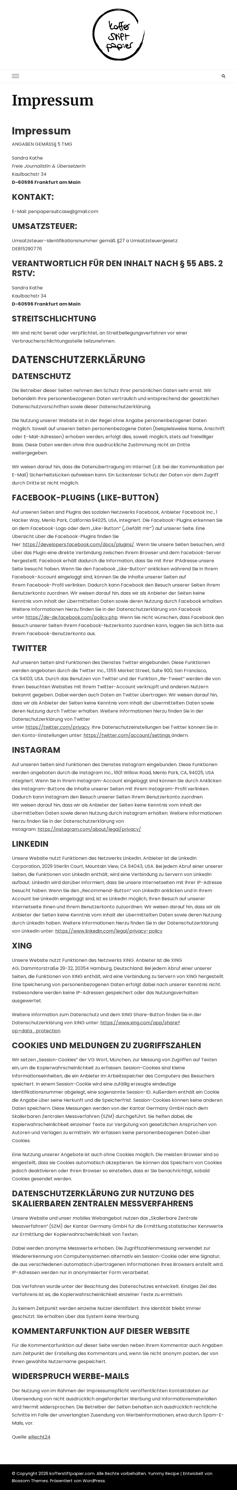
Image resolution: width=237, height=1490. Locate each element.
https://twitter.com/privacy (57, 727)
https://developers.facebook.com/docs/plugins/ (78, 544)
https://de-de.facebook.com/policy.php (71, 617)
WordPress (94, 1481)
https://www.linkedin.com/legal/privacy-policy (108, 931)
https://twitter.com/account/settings (127, 735)
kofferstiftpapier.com (72, 1473)
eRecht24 (39, 1437)
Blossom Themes (30, 1481)
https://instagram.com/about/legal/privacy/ (89, 829)
